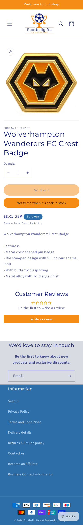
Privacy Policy (18, 411)
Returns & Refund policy (26, 443)
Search (13, 401)
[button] (9, 23)
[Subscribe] (69, 375)
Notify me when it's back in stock (41, 203)
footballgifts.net (34, 520)
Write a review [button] (41, 319)
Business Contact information (31, 474)
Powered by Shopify (57, 520)
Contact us (16, 453)
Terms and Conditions (24, 422)
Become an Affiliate (23, 463)
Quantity (10, 163)
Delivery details (20, 432)
